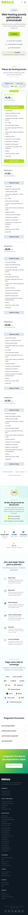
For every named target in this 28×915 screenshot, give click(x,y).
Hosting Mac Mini (5, 847)
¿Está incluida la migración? (14, 736)
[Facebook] (5, 911)
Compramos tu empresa (7, 896)
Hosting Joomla (5, 843)
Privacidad (12, 907)
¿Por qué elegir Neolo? (14, 726)
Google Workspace (6, 875)
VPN (3, 859)
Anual (19, 83)
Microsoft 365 (5, 873)
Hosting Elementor (6, 841)
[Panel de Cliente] (22, 2)
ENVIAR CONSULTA (14, 765)
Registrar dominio (6, 791)
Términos (21, 906)
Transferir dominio (6, 793)
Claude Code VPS (5, 834)
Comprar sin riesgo (14, 183)
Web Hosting (5, 816)
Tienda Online (5, 805)
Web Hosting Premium (7, 817)
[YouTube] (15, 911)
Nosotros (4, 893)
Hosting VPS (4, 821)
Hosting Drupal (5, 837)
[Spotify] (19, 911)
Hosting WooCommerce (7, 835)
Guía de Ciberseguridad (7, 857)
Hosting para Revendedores (8, 819)
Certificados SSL (5, 861)
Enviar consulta (5, 882)
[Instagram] (9, 911)
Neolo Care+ (4, 863)
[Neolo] (8, 2)
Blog (3, 886)
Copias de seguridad (6, 865)
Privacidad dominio (6, 794)
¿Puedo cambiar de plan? (14, 731)
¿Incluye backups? (14, 741)
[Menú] (25, 2)
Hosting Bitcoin (5, 845)
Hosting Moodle (5, 851)
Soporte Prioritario (6, 825)
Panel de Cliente (5, 895)
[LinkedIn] (22, 911)
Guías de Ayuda (5, 884)
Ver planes (14, 34)
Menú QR (4, 807)
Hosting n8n (4, 839)
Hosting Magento (6, 832)
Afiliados (4, 898)
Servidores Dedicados (6, 823)
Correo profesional (6, 872)
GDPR (17, 907)
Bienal (14, 86)
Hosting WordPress (6, 830)
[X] (12, 911)
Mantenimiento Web (6, 809)
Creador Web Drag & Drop (8, 803)
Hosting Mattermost (6, 849)
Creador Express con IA (7, 801)
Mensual (9, 83)
